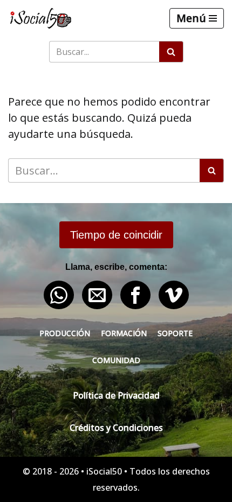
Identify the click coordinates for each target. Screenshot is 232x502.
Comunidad (116, 360)
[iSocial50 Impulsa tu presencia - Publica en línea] (40, 18)
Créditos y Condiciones (116, 428)
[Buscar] (171, 51)
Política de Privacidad (116, 395)
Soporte (175, 333)
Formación (124, 333)
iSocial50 (104, 471)
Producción (64, 333)
